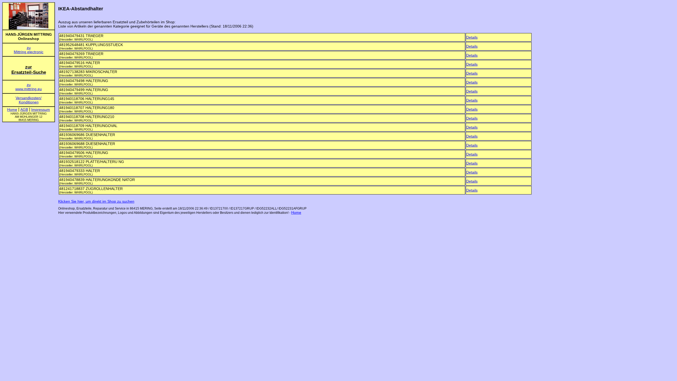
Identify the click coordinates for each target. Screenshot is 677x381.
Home (296, 212)
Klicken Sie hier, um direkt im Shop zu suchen (96, 201)
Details (472, 37)
